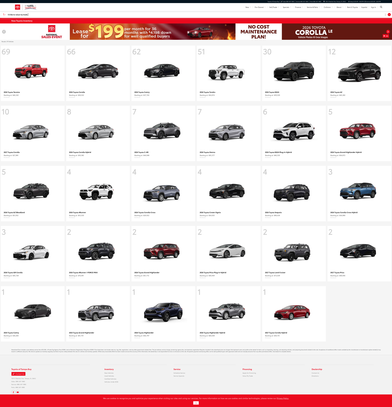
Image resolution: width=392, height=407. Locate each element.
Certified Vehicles (110, 379)
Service (177, 369)
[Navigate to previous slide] (1, 31)
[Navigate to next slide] (390, 31)
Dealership (317, 369)
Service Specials (179, 376)
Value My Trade (248, 376)
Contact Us (19, 374)
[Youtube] (18, 392)
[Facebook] (13, 392)
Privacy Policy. (283, 398)
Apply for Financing (249, 373)
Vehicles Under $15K (111, 382)
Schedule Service (179, 373)
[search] (381, 7)
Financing (247, 369)
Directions (315, 376)
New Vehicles (109, 373)
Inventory (109, 369)
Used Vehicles (109, 376)
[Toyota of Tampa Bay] (26, 7)
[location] (324, 1)
